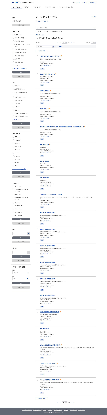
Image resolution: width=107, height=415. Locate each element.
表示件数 (88, 42)
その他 (17, 65)
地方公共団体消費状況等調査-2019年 (49, 380)
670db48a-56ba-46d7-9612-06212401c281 (37, 328)
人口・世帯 (18, 59)
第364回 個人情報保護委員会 (47, 212)
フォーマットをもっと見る (19, 169)
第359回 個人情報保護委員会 (47, 278)
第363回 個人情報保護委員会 (47, 262)
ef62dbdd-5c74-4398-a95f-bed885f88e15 (37, 161)
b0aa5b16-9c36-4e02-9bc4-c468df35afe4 (37, 380)
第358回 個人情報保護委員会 (47, 245)
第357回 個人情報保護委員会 (47, 295)
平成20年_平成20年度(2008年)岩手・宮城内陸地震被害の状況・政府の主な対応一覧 (62, 126)
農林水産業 (19, 41)
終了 (13, 276)
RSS (94, 16)
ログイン (84, 2)
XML (17, 159)
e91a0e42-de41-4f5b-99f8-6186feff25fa (37, 56)
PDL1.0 (17, 202)
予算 (17, 106)
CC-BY (17, 194)
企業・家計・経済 (20, 49)
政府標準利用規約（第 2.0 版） (21, 190)
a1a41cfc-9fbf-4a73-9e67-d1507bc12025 (37, 278)
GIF (16, 162)
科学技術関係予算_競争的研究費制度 (49, 312)
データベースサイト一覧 (66, 7)
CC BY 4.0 (18, 209)
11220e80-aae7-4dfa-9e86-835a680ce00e (37, 194)
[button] (76, 2)
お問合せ (66, 410)
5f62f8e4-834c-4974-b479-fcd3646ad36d (37, 126)
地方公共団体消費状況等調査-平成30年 (50, 345)
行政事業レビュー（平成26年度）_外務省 (51, 194)
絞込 (21, 72)
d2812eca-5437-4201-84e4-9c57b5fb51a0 (37, 229)
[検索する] (94, 28)
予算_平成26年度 (44, 161)
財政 (17, 103)
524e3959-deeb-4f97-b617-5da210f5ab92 (37, 363)
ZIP (16, 153)
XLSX (17, 146)
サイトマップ (81, 410)
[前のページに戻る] (60, 43)
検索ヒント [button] (38, 34)
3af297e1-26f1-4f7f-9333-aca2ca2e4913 (37, 295)
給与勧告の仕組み (44, 90)
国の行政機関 (17, 21)
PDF (17, 137)
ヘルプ (44, 410)
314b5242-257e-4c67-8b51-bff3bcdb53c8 (37, 90)
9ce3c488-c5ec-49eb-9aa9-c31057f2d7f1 (37, 177)
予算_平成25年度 (44, 144)
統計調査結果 (19, 89)
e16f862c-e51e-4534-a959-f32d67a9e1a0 (37, 212)
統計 (17, 85)
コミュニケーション (50, 7)
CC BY (18, 186)
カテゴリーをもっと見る (18, 68)
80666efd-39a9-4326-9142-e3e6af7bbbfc (37, 144)
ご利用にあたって (37, 410)
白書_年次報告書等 (21, 116)
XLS (17, 143)
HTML (17, 140)
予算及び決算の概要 (21, 113)
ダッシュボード (73, 410)
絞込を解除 (21, 25)
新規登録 (92, 2)
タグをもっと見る (17, 119)
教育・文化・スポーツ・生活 (22, 45)
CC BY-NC (18, 212)
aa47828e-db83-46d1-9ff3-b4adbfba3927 (37, 245)
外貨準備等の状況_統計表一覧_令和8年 (50, 56)
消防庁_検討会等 (44, 108)
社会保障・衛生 (20, 52)
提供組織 (27, 7)
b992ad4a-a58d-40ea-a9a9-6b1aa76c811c (37, 108)
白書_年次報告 (19, 97)
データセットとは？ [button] (41, 21)
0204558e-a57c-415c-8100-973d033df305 (37, 345)
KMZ (16, 165)
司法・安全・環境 (20, 38)
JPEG (17, 156)
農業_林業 (18, 100)
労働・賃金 (18, 62)
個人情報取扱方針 (58, 410)
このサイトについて (27, 410)
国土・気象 (19, 55)
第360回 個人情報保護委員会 (47, 229)
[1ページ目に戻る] (58, 43)
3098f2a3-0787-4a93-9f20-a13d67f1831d (37, 74)
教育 (17, 110)
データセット (16, 7)
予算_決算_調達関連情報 (20, 93)
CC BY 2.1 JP (19, 205)
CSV (17, 149)
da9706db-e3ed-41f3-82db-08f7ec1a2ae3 (37, 262)
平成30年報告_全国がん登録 (47, 74)
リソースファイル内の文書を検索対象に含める (50, 31)
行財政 (17, 34)
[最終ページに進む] (74, 43)
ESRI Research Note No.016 (48, 363)
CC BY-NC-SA (19, 215)
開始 (13, 270)
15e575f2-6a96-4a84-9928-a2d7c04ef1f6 (37, 312)
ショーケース (37, 7)
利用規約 (50, 410)
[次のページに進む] (71, 43)
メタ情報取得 (41, 51)
